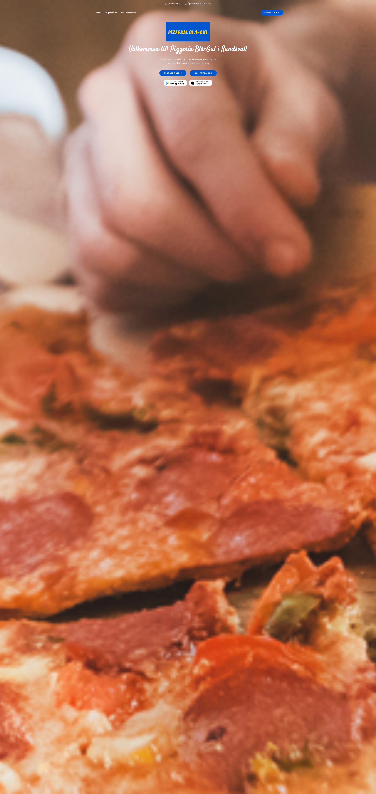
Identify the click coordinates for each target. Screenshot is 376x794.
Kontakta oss (128, 12)
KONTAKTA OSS (203, 73)
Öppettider (111, 12)
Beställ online (272, 12)
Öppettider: (199, 3)
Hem (98, 12)
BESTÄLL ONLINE (173, 73)
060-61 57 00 (174, 3)
